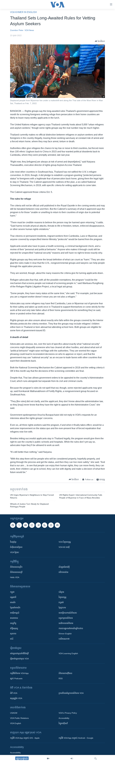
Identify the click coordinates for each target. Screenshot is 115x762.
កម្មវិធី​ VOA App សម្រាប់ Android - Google (76, 738)
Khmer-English (65, 633)
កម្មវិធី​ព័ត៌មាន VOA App (19, 673)
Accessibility (64, 718)
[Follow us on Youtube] (25, 525)
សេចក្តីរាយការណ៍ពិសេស (68, 613)
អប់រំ (11, 639)
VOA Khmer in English (23, 12)
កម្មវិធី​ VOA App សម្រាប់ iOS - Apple (25, 738)
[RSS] (44, 525)
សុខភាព (13, 633)
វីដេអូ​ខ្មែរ (13, 542)
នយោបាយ (14, 618)
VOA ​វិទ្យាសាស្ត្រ (65, 542)
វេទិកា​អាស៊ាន (63, 572)
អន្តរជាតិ (13, 597)
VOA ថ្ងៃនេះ (14, 552)
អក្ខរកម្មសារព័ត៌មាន (66, 618)
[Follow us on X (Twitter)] (19, 525)
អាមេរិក (13, 602)
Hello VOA (14, 577)
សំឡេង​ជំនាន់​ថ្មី (64, 567)
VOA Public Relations (19, 718)
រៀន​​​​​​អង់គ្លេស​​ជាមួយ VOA (19, 659)
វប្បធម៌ (61, 602)
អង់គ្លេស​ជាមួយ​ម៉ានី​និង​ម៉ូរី (19, 653)
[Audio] (72, 758)
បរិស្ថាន (61, 592)
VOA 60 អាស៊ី (64, 547)
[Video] (48, 758)
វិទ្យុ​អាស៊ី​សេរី (63, 723)
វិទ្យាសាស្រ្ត (62, 597)
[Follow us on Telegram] (38, 525)
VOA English (15, 723)
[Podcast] (51, 525)
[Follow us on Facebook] (12, 525)
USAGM (13, 713)
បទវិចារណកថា (64, 639)
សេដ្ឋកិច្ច (13, 623)
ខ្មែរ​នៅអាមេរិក (15, 607)
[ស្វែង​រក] (95, 758)
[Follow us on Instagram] (31, 525)
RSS (61, 678)
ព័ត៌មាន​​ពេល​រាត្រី (16, 572)
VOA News (29, 30)
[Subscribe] (57, 525)
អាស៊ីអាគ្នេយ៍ (14, 613)
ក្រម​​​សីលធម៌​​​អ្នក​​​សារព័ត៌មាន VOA (71, 693)
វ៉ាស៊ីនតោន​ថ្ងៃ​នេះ (16, 547)
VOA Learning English (68, 653)
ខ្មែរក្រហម (62, 607)
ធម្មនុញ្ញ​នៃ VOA (16, 698)
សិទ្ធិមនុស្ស (14, 628)
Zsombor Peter (16, 30)
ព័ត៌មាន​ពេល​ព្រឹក (16, 567)
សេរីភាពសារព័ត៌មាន (66, 623)
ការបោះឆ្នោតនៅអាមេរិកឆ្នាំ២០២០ (71, 628)
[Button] (100, 41)
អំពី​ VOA (13, 693)
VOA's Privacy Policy (68, 713)
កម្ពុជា (12, 592)
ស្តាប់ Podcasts (16, 678)
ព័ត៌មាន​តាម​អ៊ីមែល (65, 673)
